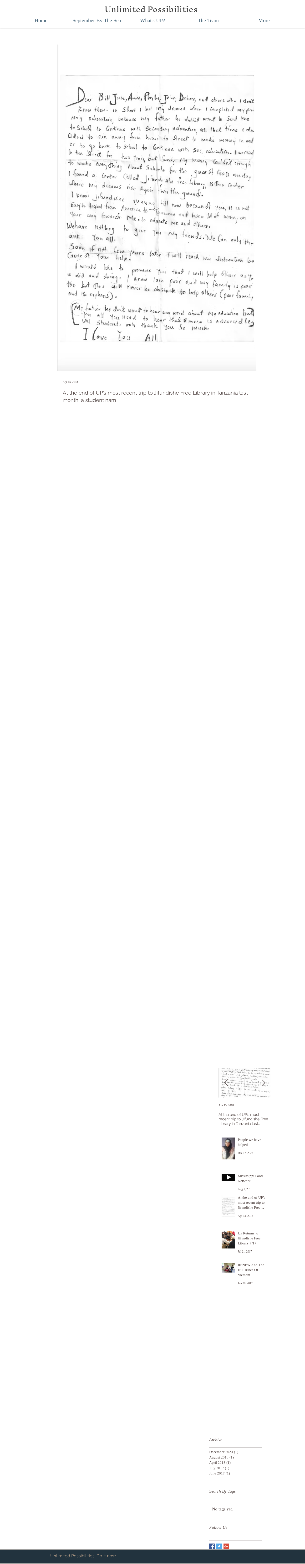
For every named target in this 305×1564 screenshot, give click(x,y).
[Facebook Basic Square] (212, 1546)
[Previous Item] (226, 1083)
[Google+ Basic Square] (226, 1546)
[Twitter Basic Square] (219, 1546)
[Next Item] (263, 1083)
